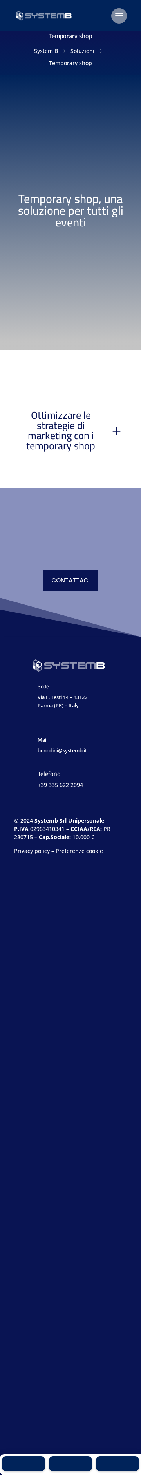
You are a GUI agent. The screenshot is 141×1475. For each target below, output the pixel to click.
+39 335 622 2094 (60, 785)
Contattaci (70, 580)
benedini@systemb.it (62, 750)
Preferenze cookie (79, 850)
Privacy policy (32, 850)
